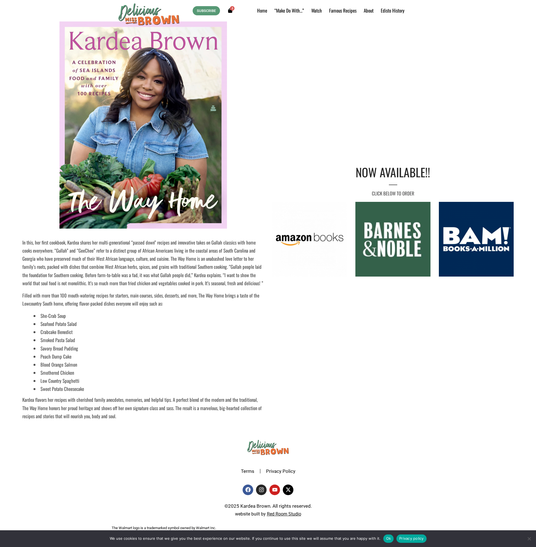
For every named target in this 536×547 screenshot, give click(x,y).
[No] (529, 538)
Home (262, 10)
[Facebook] (248, 490)
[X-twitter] (288, 490)
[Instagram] (261, 490)
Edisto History (393, 10)
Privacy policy (411, 538)
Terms (247, 471)
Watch (316, 10)
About (369, 10)
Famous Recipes (342, 10)
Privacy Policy (280, 471)
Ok (388, 538)
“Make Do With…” (289, 10)
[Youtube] (274, 490)
